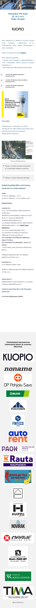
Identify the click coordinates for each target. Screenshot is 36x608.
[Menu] (33, 2)
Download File (10, 76)
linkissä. (23, 53)
